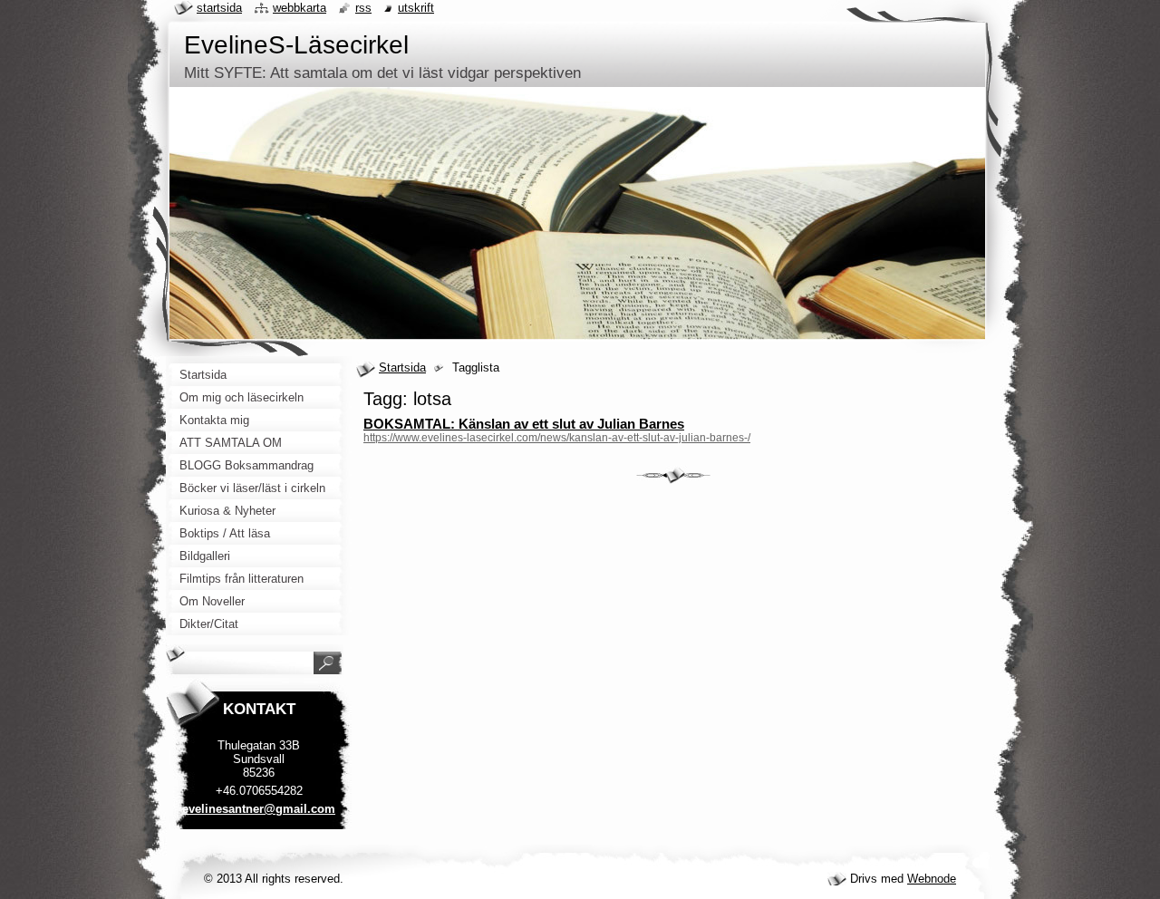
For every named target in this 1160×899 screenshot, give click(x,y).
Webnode (931, 878)
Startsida (402, 367)
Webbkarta (299, 7)
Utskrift (416, 7)
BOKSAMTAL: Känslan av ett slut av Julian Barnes (523, 423)
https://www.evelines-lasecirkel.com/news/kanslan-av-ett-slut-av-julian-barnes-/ (556, 437)
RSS (363, 7)
